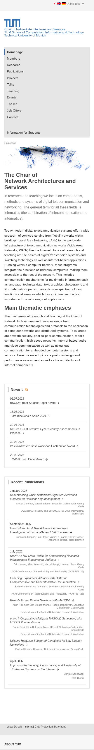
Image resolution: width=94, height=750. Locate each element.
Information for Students (23, 132)
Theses (12, 104)
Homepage (15, 52)
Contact (12, 117)
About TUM (12, 744)
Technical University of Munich (25, 35)
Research (13, 65)
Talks (10, 84)
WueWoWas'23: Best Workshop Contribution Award (42, 446)
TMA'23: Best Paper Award (27, 459)
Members (13, 58)
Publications (15, 71)
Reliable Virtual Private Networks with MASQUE (40, 600)
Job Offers (14, 110)
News (15, 390)
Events (11, 97)
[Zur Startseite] (12, 26)
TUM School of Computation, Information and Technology (44, 32)
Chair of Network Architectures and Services (34, 29)
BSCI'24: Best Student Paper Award (33, 402)
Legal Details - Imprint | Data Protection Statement (36, 726)
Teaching (13, 91)
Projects (12, 78)
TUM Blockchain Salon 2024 (28, 416)
